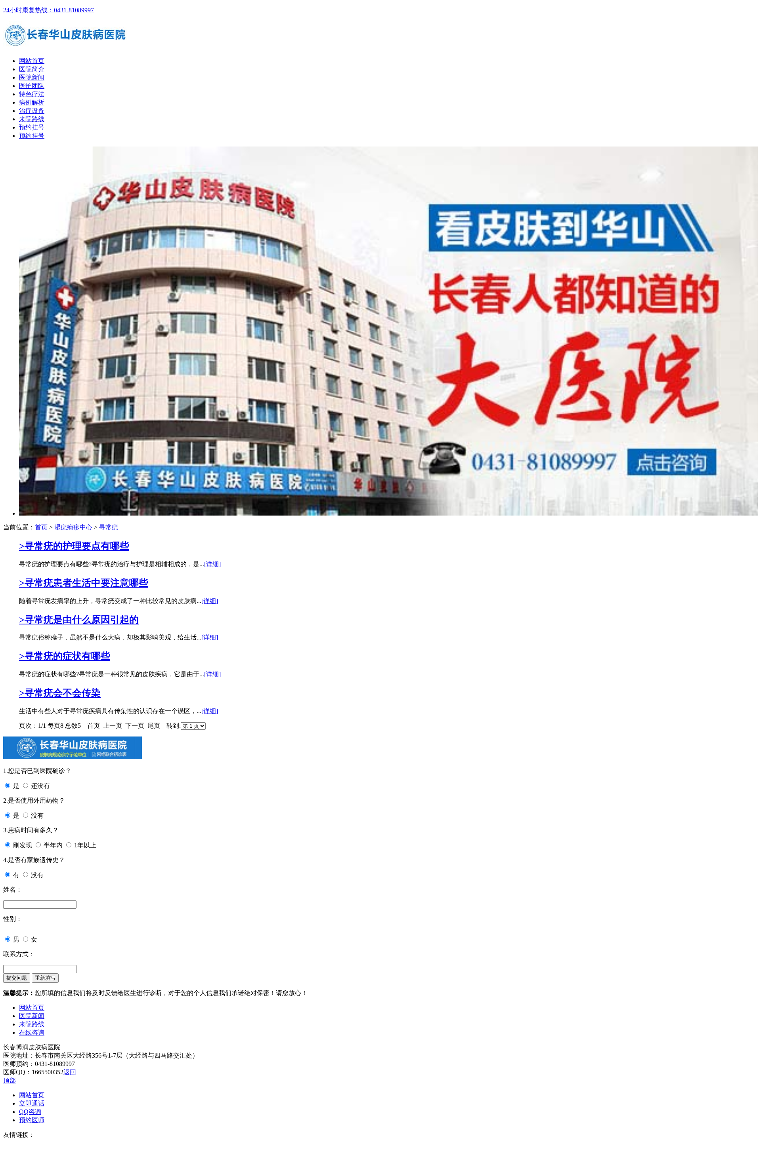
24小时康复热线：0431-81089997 (48, 10)
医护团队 (31, 85)
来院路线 (31, 119)
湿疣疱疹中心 (73, 527)
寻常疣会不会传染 (60, 693)
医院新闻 (31, 77)
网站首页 (31, 60)
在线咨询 (31, 1032)
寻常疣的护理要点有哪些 (74, 546)
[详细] (212, 564)
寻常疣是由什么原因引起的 (79, 620)
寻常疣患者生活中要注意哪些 (83, 583)
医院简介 (31, 69)
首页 (41, 527)
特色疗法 (31, 94)
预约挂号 (31, 127)
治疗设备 (31, 110)
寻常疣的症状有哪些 (64, 656)
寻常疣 (108, 527)
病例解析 (31, 102)
